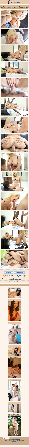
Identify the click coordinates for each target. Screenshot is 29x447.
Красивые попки (19, 279)
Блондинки (18, 275)
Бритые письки (11, 275)
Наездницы (20, 276)
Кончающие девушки (11, 278)
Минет (17, 278)
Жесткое (22, 278)
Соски (26, 278)
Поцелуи (15, 276)
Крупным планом (10, 279)
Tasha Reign (17, 281)
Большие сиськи (8, 276)
